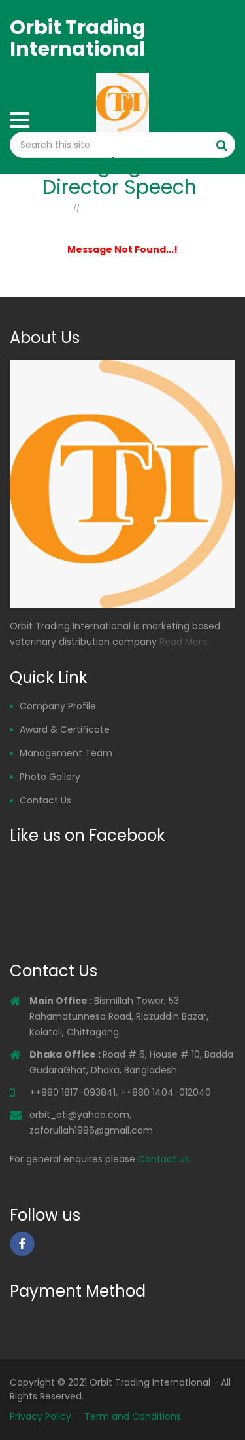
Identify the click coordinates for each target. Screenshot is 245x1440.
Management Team (66, 753)
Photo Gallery (50, 776)
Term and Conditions (132, 1416)
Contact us (163, 1159)
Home (56, 207)
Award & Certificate (65, 729)
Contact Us (45, 800)
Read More (183, 641)
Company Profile (58, 705)
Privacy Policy (40, 1416)
